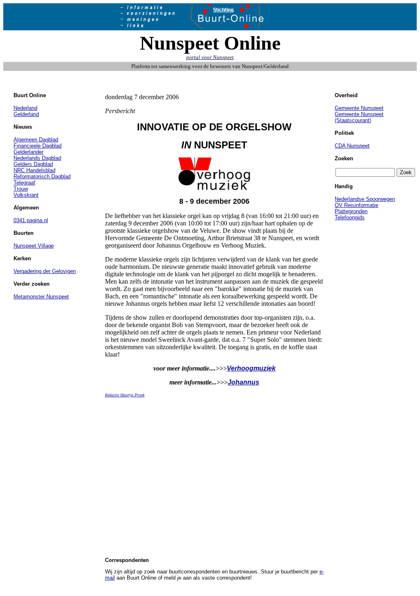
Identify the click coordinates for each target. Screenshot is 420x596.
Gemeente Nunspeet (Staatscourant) (359, 117)
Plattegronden (351, 211)
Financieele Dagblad (38, 146)
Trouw (21, 189)
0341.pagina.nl (31, 220)
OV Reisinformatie (356, 205)
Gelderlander (28, 152)
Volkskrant (26, 195)
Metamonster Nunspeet (41, 296)
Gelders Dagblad (33, 164)
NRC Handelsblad (34, 170)
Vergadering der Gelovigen (45, 271)
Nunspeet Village (34, 246)
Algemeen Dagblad (36, 139)
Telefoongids (350, 217)
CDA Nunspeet (352, 146)
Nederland (25, 108)
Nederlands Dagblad (37, 158)
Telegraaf (24, 183)
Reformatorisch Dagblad (42, 176)
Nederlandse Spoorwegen (365, 199)
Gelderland (26, 114)
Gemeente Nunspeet (359, 108)
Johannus (243, 382)
